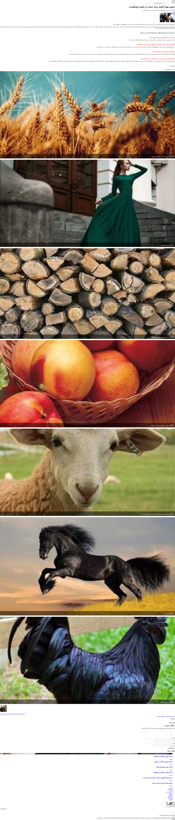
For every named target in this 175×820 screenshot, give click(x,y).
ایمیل (174, 743)
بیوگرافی (170, 794)
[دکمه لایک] (174, 68)
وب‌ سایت (173, 745)
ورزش (170, 793)
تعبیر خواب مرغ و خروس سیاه (167, 702)
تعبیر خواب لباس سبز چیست (167, 245)
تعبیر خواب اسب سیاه (169, 613)
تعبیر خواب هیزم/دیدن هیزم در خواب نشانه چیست (162, 337)
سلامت (170, 788)
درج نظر (172, 718)
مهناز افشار (167, 69)
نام (174, 740)
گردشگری (170, 789)
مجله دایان (172, 10)
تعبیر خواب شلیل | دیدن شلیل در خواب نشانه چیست (162, 425)
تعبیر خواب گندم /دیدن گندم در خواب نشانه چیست (162, 156)
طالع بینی (170, 798)
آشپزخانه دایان (169, 792)
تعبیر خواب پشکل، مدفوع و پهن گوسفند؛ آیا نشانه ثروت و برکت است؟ (158, 514)
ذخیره (173, 819)
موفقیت (170, 795)
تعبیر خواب (172, 155)
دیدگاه (173, 738)
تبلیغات (170, 799)
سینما (168, 10)
